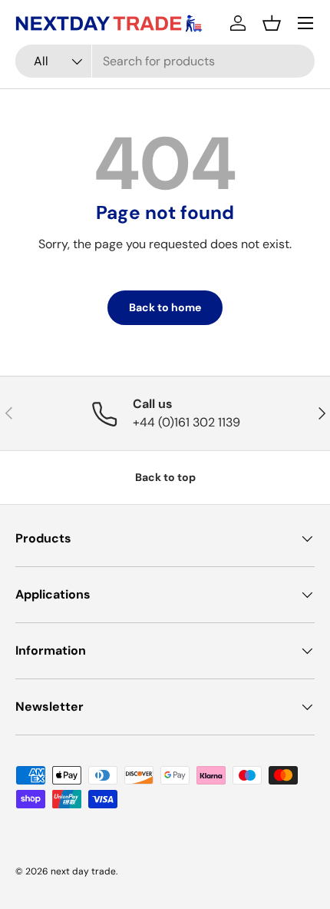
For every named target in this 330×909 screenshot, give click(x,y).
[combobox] (165, 61)
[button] (272, 23)
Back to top (165, 477)
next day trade (83, 871)
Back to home (165, 307)
